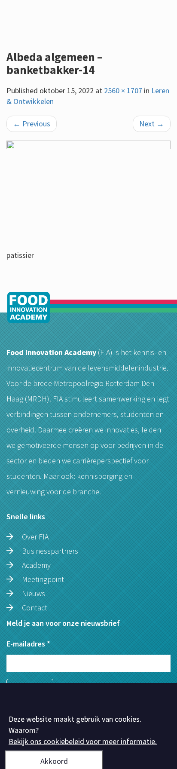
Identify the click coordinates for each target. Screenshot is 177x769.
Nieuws (33, 593)
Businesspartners (50, 551)
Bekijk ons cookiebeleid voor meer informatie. (83, 741)
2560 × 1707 (123, 90)
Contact (34, 608)
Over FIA (35, 537)
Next (151, 124)
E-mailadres (28, 644)
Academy (36, 565)
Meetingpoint (43, 579)
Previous (31, 124)
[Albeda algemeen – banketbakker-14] (88, 195)
